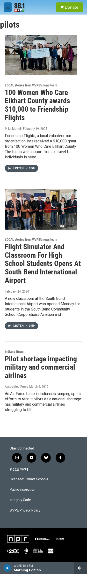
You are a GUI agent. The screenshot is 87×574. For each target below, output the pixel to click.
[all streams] (80, 568)
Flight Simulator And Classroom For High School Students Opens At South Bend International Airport (43, 263)
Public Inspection (22, 489)
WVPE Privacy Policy (25, 510)
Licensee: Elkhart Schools (29, 479)
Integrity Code (20, 500)
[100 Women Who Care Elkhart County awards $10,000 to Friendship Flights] (41, 55)
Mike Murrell (13, 129)
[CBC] (26, 551)
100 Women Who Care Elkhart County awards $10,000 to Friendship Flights (37, 105)
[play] (7, 568)
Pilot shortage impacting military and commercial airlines (41, 367)
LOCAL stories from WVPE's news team (31, 85)
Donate (71, 7)
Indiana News (14, 352)
